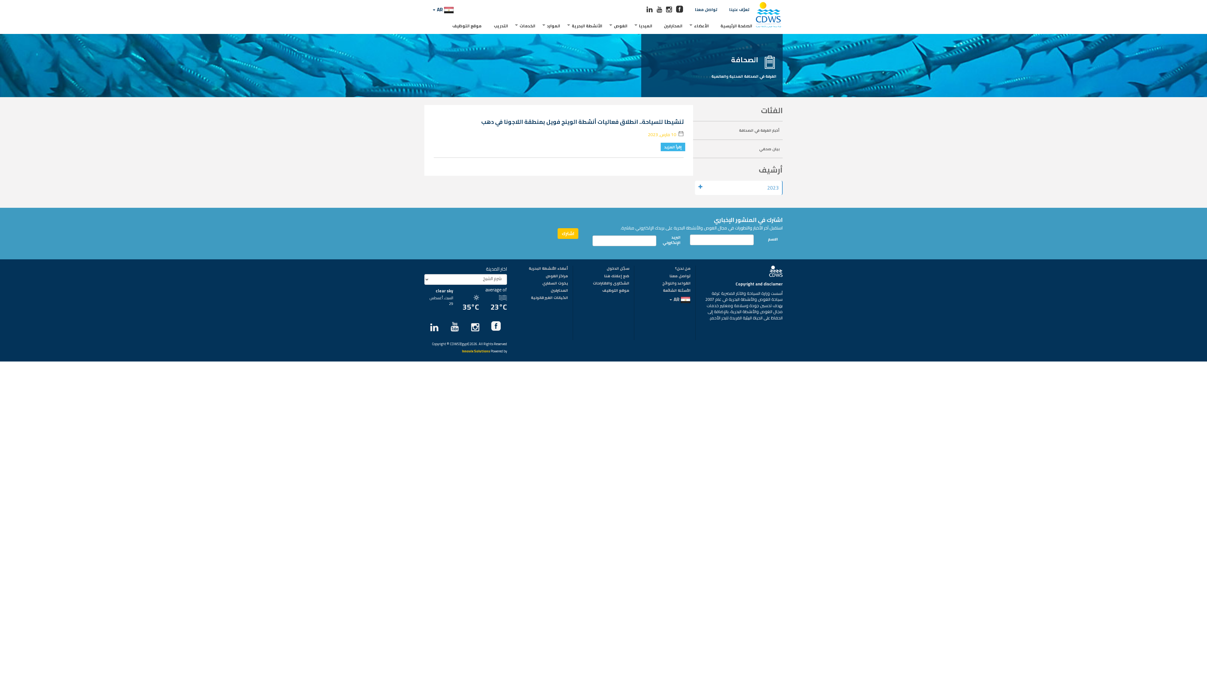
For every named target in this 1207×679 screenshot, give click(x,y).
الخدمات (527, 26)
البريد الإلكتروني (673, 240)
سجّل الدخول (618, 269)
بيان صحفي (769, 148)
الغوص (620, 26)
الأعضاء (701, 26)
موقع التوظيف (467, 26)
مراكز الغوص (557, 276)
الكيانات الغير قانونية (549, 298)
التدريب (501, 26)
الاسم (773, 239)
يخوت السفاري (555, 283)
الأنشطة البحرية (587, 26)
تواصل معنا (706, 9)
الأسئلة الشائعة (677, 291)
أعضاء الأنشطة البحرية (548, 269)
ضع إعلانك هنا (616, 276)
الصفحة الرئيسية (736, 26)
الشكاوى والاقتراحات (611, 283)
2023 (773, 188)
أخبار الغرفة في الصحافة (759, 130)
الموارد (553, 26)
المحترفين (673, 26)
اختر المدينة (496, 269)
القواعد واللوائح (676, 283)
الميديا (645, 26)
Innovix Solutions (476, 351)
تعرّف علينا (739, 9)
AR (440, 9)
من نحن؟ (683, 269)
